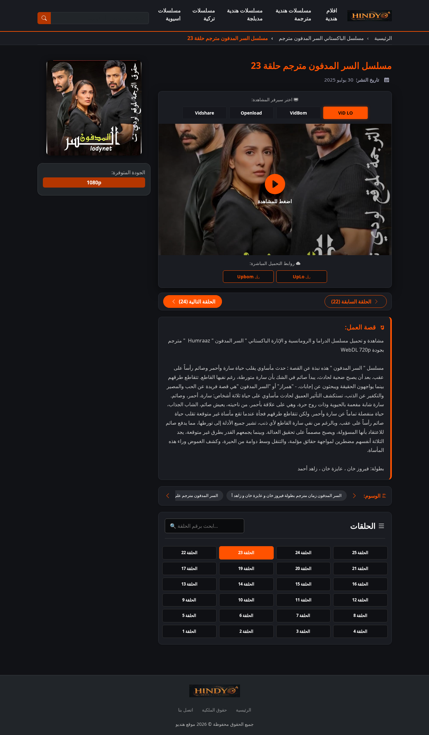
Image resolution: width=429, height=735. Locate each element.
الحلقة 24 (303, 552)
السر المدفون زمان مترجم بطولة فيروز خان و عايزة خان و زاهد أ (286, 495)
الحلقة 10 (246, 600)
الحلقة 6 (246, 615)
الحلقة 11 (303, 600)
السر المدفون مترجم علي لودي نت (188, 495)
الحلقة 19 (246, 568)
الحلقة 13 (189, 584)
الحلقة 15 (303, 584)
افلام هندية (331, 14)
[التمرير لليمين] (354, 496)
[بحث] (44, 18)
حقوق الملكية (214, 710)
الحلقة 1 (189, 631)
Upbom (246, 277)
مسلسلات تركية (203, 14)
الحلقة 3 (303, 631)
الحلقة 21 (360, 568)
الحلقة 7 (303, 615)
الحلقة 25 (360, 552)
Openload (251, 113)
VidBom (298, 113)
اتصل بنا (185, 710)
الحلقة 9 (189, 600)
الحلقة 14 (246, 584)
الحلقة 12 (360, 600)
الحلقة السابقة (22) (351, 301)
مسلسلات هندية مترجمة (293, 14)
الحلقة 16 (360, 584)
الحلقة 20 (303, 568)
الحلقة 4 (360, 631)
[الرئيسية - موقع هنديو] (369, 15)
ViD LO (345, 113)
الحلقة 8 (360, 615)
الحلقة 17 (189, 568)
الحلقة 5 (189, 615)
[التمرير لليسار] (167, 496)
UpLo (299, 277)
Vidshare (204, 113)
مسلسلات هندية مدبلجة (245, 14)
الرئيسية (243, 710)
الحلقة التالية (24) (196, 301)
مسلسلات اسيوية (169, 14)
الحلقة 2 (246, 631)
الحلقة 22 (189, 552)
